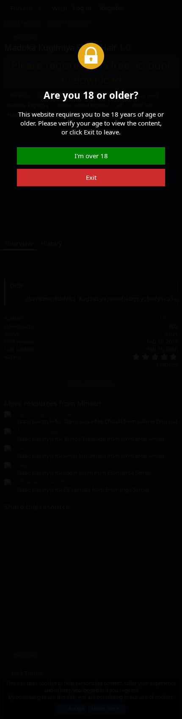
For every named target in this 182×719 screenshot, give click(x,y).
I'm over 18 (91, 155)
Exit (91, 177)
